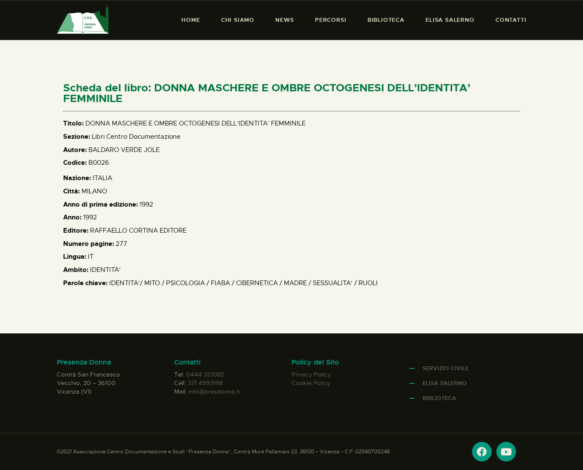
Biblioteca (439, 398)
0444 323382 (205, 374)
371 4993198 (205, 383)
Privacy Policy (311, 374)
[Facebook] (482, 451)
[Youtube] (506, 451)
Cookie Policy (311, 383)
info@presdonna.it (214, 391)
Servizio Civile (446, 368)
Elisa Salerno (445, 383)
